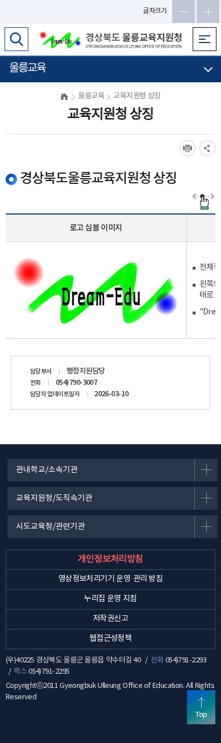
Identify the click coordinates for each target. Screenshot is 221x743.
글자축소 (183, 11)
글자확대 (208, 11)
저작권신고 (110, 618)
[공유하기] (207, 148)
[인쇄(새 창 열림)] (188, 148)
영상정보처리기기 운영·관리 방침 (110, 579)
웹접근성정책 (111, 638)
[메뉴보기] (204, 39)
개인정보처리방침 (110, 559)
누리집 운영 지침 (110, 598)
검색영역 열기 (16, 39)
